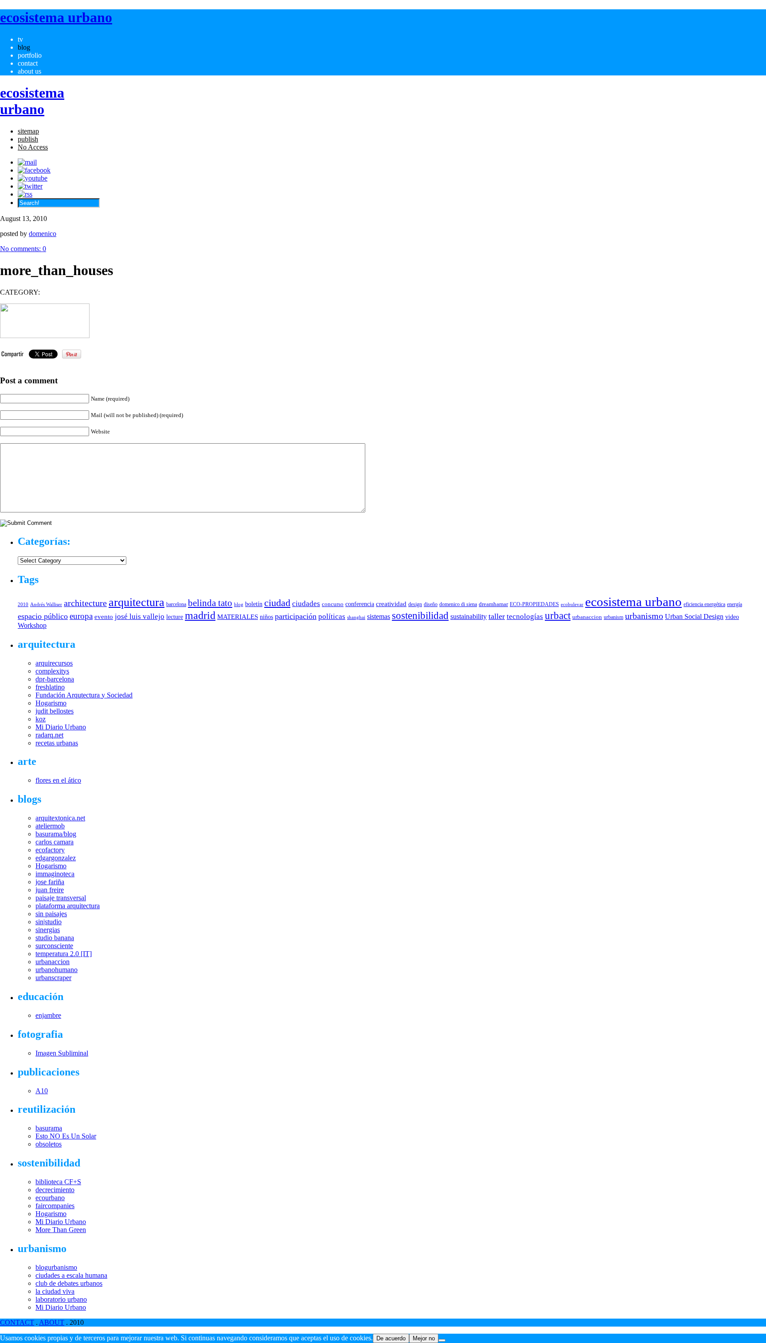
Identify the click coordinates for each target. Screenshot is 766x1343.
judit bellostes (54, 711)
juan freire (49, 890)
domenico (42, 233)
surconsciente (54, 945)
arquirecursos (54, 663)
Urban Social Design (694, 616)
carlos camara (54, 842)
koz (40, 719)
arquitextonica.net (60, 818)
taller (497, 616)
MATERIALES (237, 616)
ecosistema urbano (633, 602)
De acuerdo (391, 1338)
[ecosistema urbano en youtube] (32, 178)
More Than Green (60, 1229)
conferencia (359, 604)
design (415, 604)
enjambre (48, 1015)
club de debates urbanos (68, 1283)
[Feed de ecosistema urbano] (25, 194)
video (732, 616)
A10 (41, 1091)
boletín (253, 604)
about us (29, 71)
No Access (33, 147)
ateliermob (50, 826)
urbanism (613, 617)
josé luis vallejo (139, 616)
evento (103, 616)
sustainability (468, 616)
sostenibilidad (420, 615)
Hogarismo (50, 703)
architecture (85, 603)
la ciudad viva (54, 1291)
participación (296, 616)
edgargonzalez (55, 858)
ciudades (306, 603)
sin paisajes (51, 914)
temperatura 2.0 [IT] (63, 953)
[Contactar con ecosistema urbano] (27, 162)
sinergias (47, 929)
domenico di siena (458, 604)
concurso (333, 604)
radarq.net (49, 735)
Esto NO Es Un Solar (65, 1136)
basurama (48, 1128)
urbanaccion (587, 617)
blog (24, 47)
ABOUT (51, 1322)
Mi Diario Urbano (60, 727)
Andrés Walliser (46, 604)
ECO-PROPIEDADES (534, 604)
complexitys (52, 671)
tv (20, 39)
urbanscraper (53, 977)
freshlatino (50, 687)
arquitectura (136, 602)
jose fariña (49, 882)
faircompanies (54, 1205)
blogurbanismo (56, 1267)
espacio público (43, 616)
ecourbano (50, 1197)
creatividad (391, 603)
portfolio (30, 55)
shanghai (356, 617)
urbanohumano (56, 969)
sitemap (28, 131)
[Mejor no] (442, 1340)
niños (266, 617)
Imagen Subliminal (61, 1053)
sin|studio (48, 922)
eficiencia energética (704, 604)
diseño (431, 604)
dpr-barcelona (54, 679)
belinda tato (210, 603)
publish (28, 139)
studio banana (54, 937)
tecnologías (525, 616)
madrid (200, 615)
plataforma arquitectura (67, 906)
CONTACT (17, 1322)
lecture (174, 616)
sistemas (378, 616)
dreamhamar (493, 604)
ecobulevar (572, 604)
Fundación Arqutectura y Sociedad (84, 695)
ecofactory (50, 850)
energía (734, 604)
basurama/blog (55, 834)
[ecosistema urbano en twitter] (30, 186)
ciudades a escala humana (71, 1275)
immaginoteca (54, 874)
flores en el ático (58, 780)
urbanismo (644, 616)
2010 (23, 604)
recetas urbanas (56, 743)
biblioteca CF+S (58, 1181)
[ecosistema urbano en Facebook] (34, 170)
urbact (558, 615)
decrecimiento (54, 1189)
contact (28, 63)
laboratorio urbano (61, 1299)
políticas (331, 616)
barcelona (176, 604)
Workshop (32, 625)
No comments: (23, 248)
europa (81, 616)
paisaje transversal (60, 898)
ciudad (277, 602)
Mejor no (424, 1338)
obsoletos (48, 1144)
